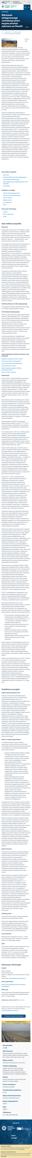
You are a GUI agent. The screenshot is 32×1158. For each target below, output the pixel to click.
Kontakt (5, 212)
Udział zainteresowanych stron (11, 193)
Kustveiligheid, (26, 732)
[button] (16, 1022)
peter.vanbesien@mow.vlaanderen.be (16, 978)
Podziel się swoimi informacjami (14, 1016)
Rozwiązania (6, 186)
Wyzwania (6, 175)
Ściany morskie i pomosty (9, 372)
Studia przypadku (17, 32)
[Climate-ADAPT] (12, 6)
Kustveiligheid (22, 435)
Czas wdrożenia (7, 202)
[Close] (30, 1146)
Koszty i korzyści (7, 197)
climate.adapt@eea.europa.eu (10, 1010)
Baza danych (8, 32)
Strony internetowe (8, 214)
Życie (4, 204)
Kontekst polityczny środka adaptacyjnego (14, 177)
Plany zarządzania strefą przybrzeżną (12, 363)
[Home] (2, 32)
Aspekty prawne (7, 200)
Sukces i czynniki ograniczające (12, 195)
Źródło (5, 216)
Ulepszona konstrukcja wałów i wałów (12, 359)
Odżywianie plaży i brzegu (9, 366)
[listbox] (7, 2)
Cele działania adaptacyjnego (11, 179)
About (13, 1135)
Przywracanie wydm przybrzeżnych (11, 361)
